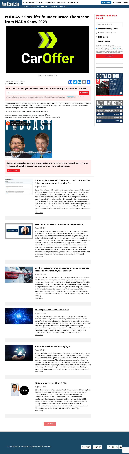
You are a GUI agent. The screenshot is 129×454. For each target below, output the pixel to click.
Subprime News (50, 2)
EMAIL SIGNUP (106, 2)
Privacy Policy (70, 96)
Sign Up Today (13, 170)
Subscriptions (35, 6)
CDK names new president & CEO (51, 383)
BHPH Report (61, 2)
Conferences (54, 6)
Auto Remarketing (28, 2)
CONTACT (97, 447)
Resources (44, 6)
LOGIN (126, 2)
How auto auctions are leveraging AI (53, 346)
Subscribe (84, 93)
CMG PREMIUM (117, 2)
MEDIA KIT (86, 447)
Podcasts (25, 6)
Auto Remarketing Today (107, 29)
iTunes (47, 115)
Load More (50, 424)
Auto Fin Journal (73, 2)
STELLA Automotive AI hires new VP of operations (59, 224)
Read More (39, 213)
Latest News (63, 6)
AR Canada (40, 2)
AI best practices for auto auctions (52, 309)
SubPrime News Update (107, 33)
